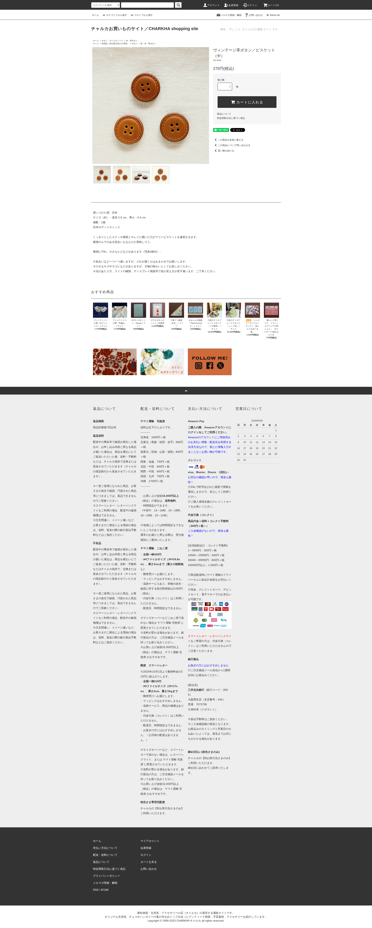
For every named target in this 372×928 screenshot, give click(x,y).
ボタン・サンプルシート (112, 41)
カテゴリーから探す (116, 15)
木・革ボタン (132, 41)
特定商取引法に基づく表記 (231, 118)
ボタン (135, 43)
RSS (95, 889)
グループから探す (143, 15)
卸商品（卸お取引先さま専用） (115, 43)
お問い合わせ (256, 15)
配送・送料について (105, 854)
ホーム (95, 15)
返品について (224, 114)
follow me (275, 15)
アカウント (213, 5)
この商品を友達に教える (230, 140)
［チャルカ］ (191, 912)
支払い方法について (105, 847)
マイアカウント (149, 840)
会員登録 (233, 5)
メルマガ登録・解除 (231, 15)
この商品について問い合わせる (234, 145)
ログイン (252, 5)
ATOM (104, 889)
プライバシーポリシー (106, 875)
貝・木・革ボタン (148, 43)
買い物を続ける (226, 150)
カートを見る (148, 861)
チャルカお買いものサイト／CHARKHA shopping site (144, 28)
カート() (273, 5)
